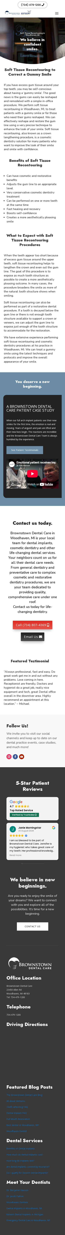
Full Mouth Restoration (18, 1119)
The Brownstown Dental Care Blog (24, 1094)
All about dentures (15, 1101)
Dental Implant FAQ (16, 1112)
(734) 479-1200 (31, 5)
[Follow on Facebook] (15, 756)
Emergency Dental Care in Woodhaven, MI (28, 1220)
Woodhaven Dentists (17, 1202)
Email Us (31, 637)
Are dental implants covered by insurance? (27, 1166)
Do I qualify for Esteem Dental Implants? (27, 1172)
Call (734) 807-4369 (31, 625)
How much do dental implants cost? (24, 1154)
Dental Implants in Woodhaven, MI (24, 1208)
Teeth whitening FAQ (17, 1106)
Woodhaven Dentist (16, 1131)
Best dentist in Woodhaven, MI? (22, 1125)
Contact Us (32, 926)
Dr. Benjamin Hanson (17, 1190)
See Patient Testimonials (24, 450)
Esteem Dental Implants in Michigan (24, 1214)
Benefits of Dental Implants (20, 1148)
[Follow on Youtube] (21, 756)
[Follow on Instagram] (9, 756)
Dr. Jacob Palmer (15, 1196)
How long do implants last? (20, 1160)
